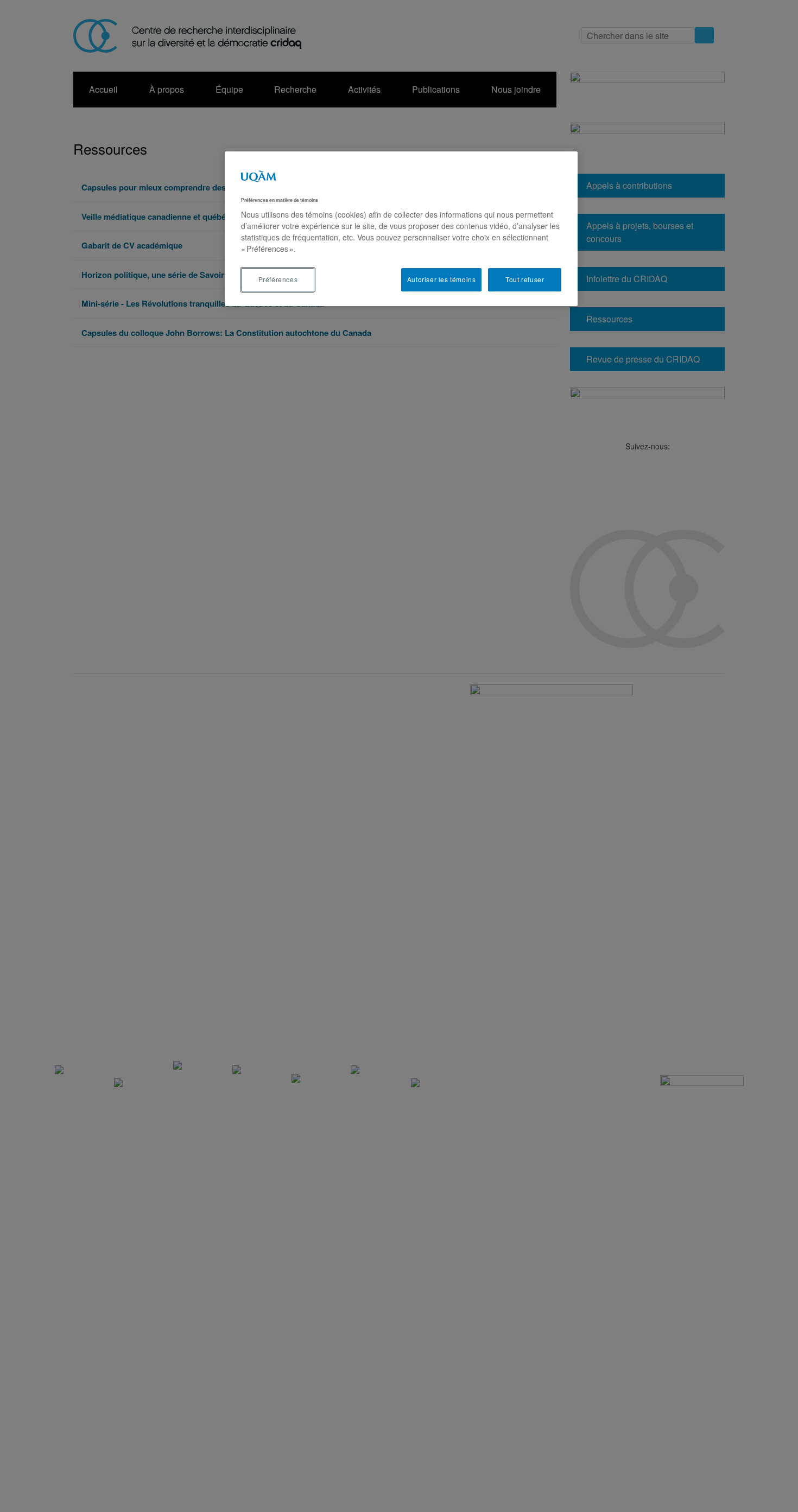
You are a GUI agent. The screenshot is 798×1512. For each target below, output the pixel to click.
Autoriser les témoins (441, 279)
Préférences (278, 279)
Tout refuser (524, 279)
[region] (401, 228)
